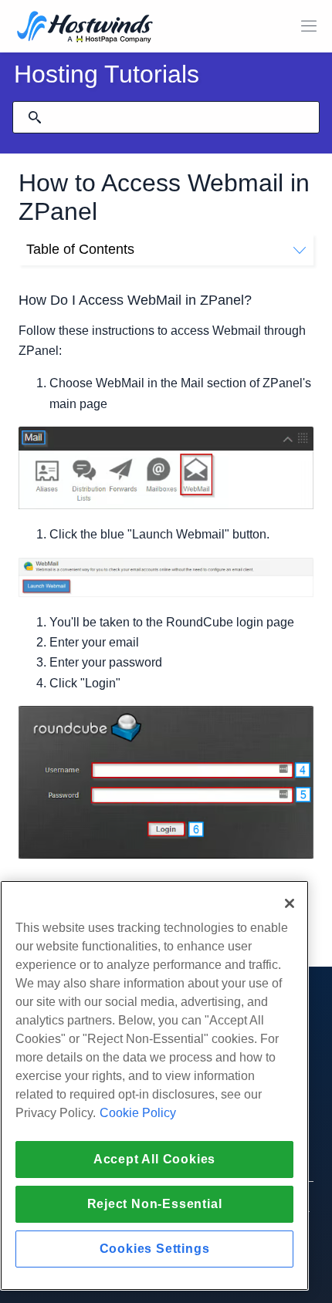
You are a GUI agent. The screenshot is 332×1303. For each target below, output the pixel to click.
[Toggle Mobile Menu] (309, 26)
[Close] (290, 903)
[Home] (84, 28)
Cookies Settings (155, 1248)
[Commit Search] (34, 117)
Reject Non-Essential (154, 1203)
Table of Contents (80, 249)
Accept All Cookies (154, 1159)
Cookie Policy (138, 1112)
